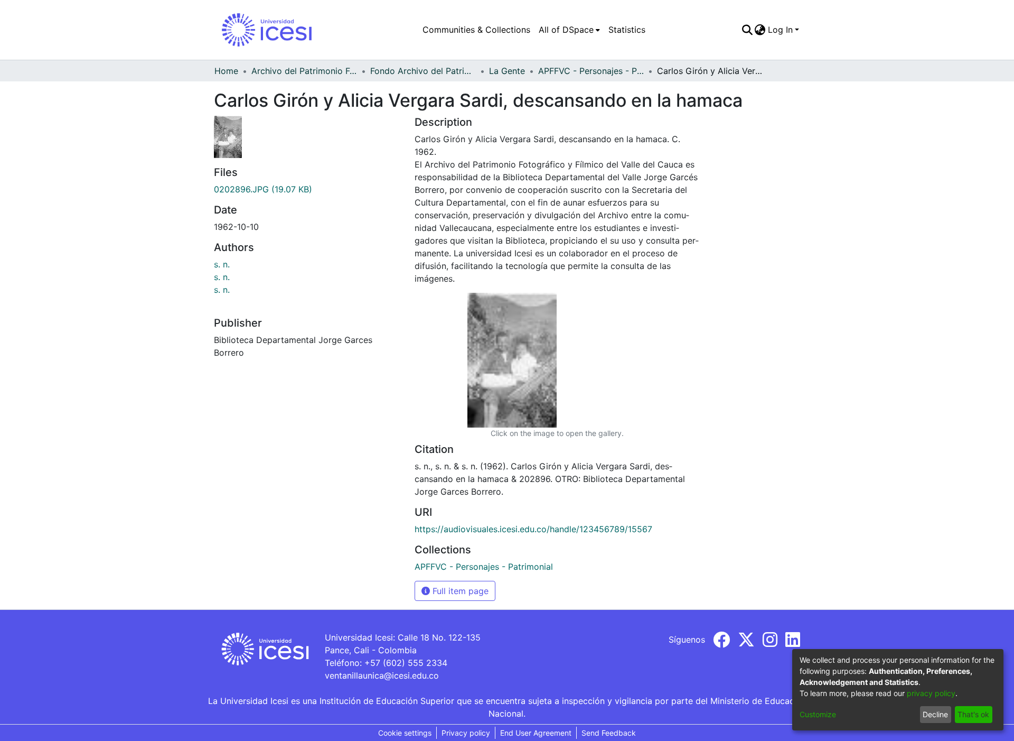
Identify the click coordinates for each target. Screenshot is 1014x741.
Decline (935, 714)
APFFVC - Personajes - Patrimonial (591, 71)
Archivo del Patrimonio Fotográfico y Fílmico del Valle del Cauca (304, 71)
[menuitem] (569, 29)
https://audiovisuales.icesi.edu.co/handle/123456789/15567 (533, 529)
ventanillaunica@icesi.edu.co (382, 675)
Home (226, 71)
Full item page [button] (459, 591)
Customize (818, 714)
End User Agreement (535, 732)
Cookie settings (404, 732)
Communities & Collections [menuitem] (476, 29)
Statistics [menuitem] (626, 29)
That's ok (973, 714)
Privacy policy (466, 732)
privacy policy (931, 693)
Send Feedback (608, 732)
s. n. (222, 264)
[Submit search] (747, 29)
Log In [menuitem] (780, 29)
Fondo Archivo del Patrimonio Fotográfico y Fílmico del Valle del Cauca (423, 71)
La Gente (507, 71)
